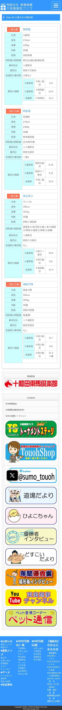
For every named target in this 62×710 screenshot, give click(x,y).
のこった (21, 662)
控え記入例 (22, 674)
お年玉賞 (21, 665)
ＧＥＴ (20, 654)
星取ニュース (6, 644)
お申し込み (22, 651)
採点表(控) (21, 671)
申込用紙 (36, 660)
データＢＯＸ (6, 676)
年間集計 (21, 668)
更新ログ (4, 647)
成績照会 (21, 660)
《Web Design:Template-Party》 (31, 709)
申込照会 (21, 657)
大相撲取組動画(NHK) (14, 410)
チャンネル (5, 669)
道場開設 (4, 663)
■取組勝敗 (6, 684)
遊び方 (3, 658)
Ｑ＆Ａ (3, 666)
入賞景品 (36, 651)
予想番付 (21, 648)
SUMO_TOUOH (28, 707)
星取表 (3, 678)
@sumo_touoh (53, 678)
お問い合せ (5, 660)
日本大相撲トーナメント (15, 416)
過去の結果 (5, 681)
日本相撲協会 (11, 404)
